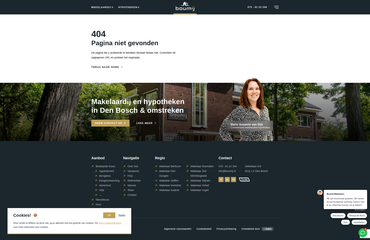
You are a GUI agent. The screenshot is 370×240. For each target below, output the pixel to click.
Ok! (109, 215)
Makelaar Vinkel (199, 185)
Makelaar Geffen (168, 180)
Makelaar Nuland (169, 190)
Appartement (106, 171)
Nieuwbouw (102, 199)
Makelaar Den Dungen (167, 173)
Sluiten (121, 215)
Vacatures (133, 171)
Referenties (134, 180)
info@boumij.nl (227, 171)
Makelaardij (101, 7)
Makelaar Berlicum (170, 166)
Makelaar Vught (199, 190)
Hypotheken (127, 7)
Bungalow (105, 175)
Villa (101, 190)
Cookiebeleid (203, 228)
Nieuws (131, 185)
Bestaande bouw (105, 166)
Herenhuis (105, 185)
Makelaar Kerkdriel (170, 185)
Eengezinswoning (109, 180)
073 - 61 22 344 (228, 166)
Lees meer (144, 123)
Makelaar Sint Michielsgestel (198, 173)
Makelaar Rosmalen (202, 166)
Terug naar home (105, 67)
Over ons (132, 166)
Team (130, 190)
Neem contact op (108, 123)
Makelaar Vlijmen (200, 180)
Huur (98, 204)
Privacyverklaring (226, 228)
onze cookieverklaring (110, 223)
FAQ (130, 175)
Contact (131, 194)
